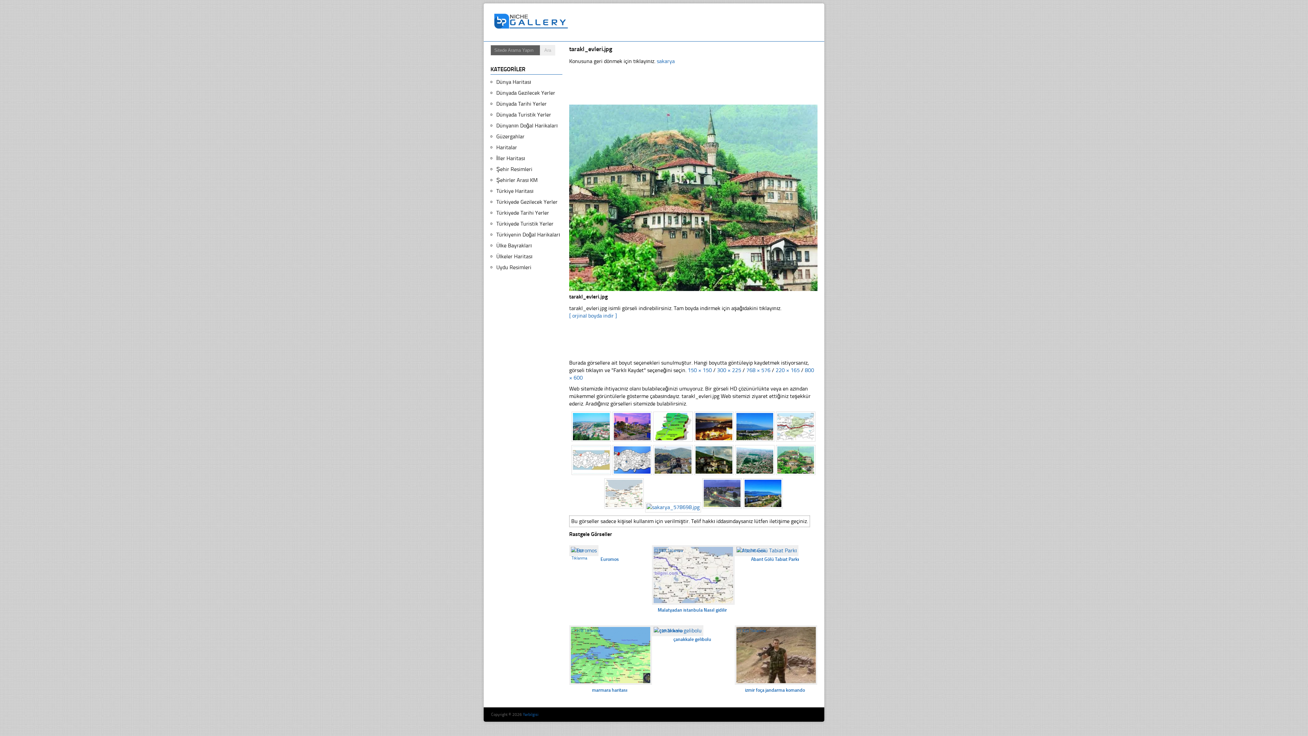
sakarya (666, 61)
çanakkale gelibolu (692, 639)
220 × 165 (788, 370)
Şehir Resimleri (514, 169)
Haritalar (506, 147)
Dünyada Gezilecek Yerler (525, 93)
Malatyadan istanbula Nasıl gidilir (692, 610)
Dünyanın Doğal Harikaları (527, 125)
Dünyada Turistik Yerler (523, 114)
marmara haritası (609, 690)
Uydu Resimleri (513, 267)
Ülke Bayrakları (514, 245)
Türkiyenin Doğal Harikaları (528, 234)
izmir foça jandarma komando (775, 690)
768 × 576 (758, 370)
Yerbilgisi (531, 714)
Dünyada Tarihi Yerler (521, 104)
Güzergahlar (510, 136)
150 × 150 (700, 370)
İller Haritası (510, 158)
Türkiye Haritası (514, 191)
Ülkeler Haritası (514, 256)
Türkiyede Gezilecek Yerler (527, 202)
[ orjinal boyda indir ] (593, 315)
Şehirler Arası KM (517, 180)
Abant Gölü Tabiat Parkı (775, 559)
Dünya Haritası (513, 82)
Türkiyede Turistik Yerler (525, 223)
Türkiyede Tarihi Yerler (522, 213)
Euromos (610, 559)
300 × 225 (729, 370)
